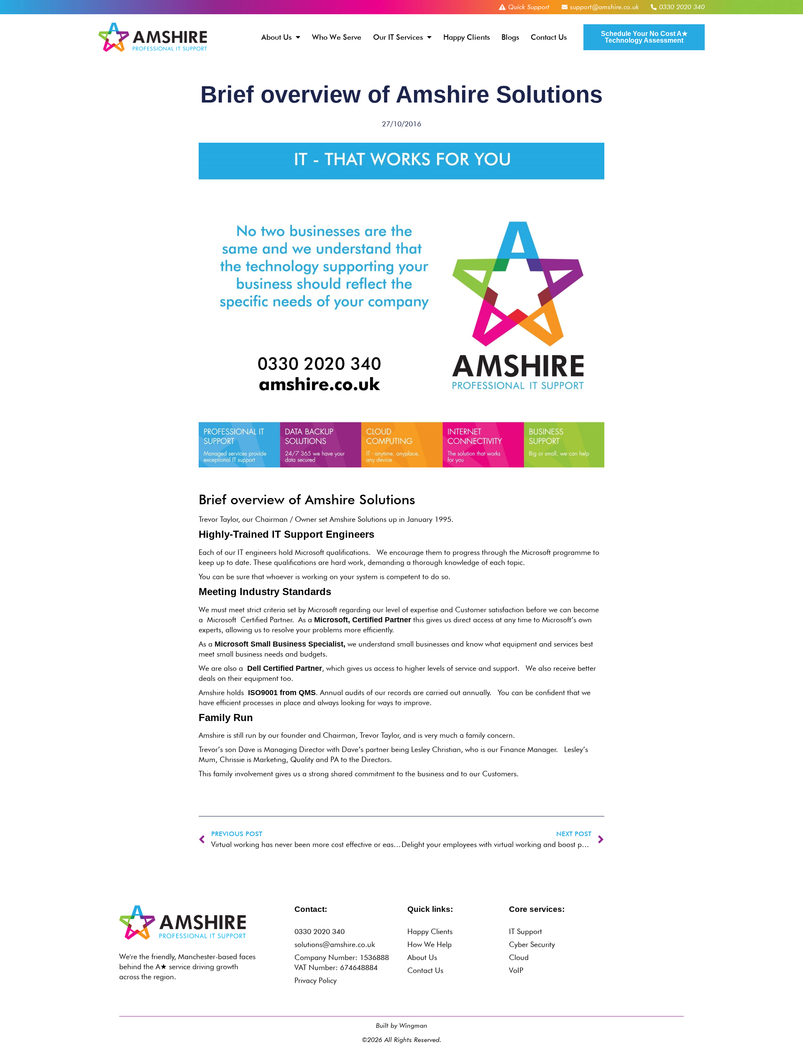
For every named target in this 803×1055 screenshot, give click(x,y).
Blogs (510, 37)
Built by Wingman (401, 1025)
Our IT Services (398, 37)
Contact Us (549, 37)
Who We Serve (336, 37)
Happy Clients (466, 37)
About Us (276, 37)
